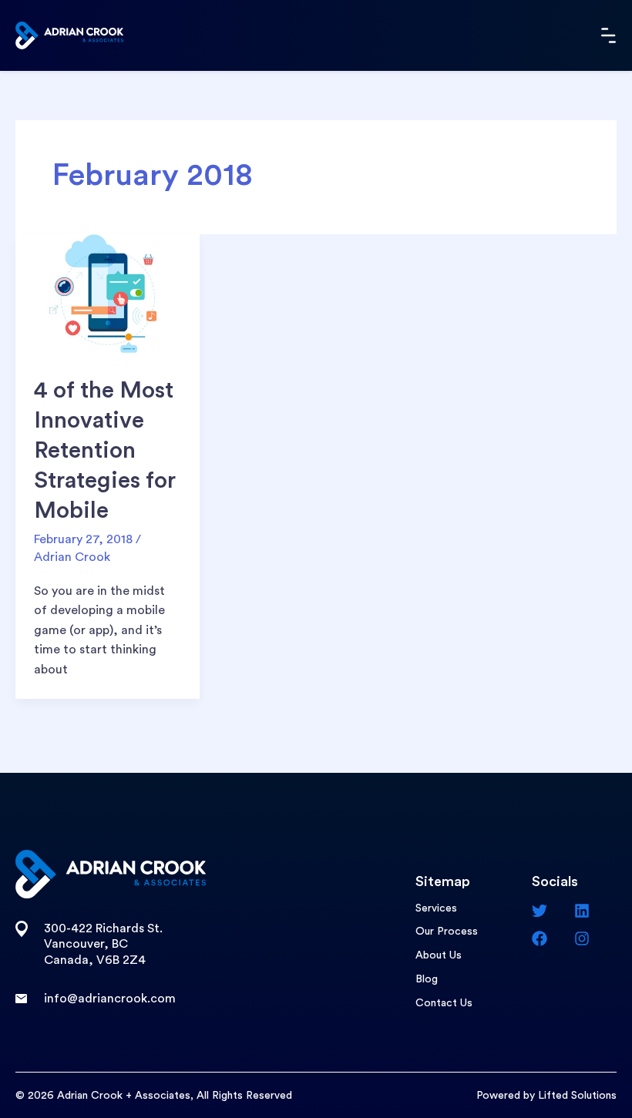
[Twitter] (553, 910)
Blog (426, 979)
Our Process (446, 931)
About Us (438, 955)
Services (436, 908)
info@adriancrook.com (110, 998)
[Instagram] (595, 938)
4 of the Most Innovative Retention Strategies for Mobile (105, 450)
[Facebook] (553, 938)
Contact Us (443, 1003)
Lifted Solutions (577, 1095)
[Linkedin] (595, 910)
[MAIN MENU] (609, 35)
